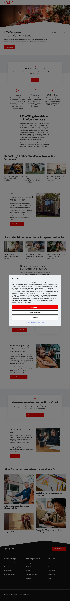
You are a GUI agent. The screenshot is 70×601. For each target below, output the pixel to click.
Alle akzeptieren (35, 307)
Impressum (41, 323)
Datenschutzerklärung (31, 323)
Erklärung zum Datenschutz (48, 290)
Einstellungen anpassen (35, 312)
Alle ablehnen (35, 317)
